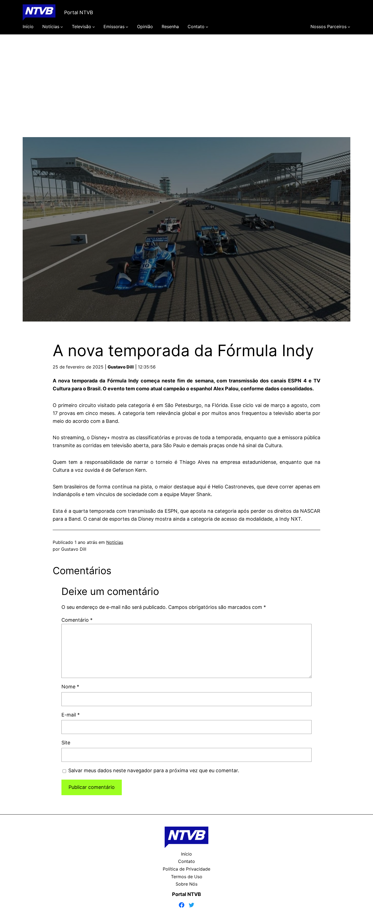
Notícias (114, 542)
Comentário (77, 620)
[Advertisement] (186, 92)
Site (65, 742)
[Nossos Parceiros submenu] (349, 26)
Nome (70, 686)
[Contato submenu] (207, 26)
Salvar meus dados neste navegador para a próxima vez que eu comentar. (153, 770)
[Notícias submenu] (61, 26)
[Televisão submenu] (93, 26)
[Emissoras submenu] (127, 26)
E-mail (70, 715)
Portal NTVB (78, 12)
